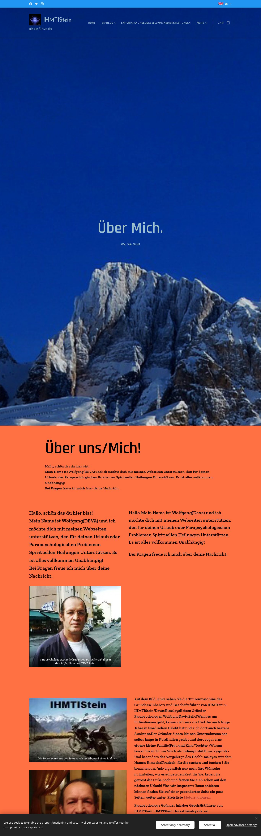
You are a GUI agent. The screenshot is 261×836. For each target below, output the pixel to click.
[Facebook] (30, 4)
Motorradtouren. (197, 797)
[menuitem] (93, 23)
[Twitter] (36, 4)
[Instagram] (42, 4)
